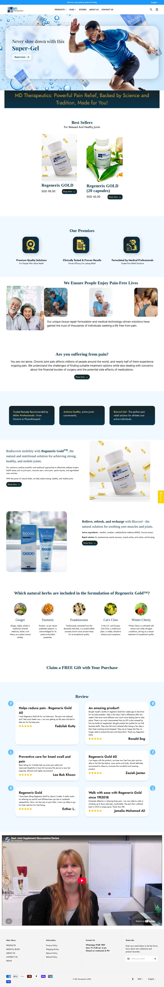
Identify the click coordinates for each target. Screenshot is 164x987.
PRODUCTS (60, 9)
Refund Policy (51, 957)
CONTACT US (107, 9)
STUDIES (82, 9)
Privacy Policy (51, 945)
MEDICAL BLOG (13, 949)
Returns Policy (51, 953)
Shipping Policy (52, 949)
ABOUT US (94, 9)
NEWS (9, 960)
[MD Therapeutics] (15, 9)
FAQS (71, 9)
